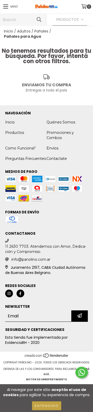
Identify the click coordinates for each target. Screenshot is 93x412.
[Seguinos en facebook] (20, 293)
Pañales (41, 31)
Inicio (8, 31)
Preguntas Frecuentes (25, 158)
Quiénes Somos (61, 122)
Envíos (52, 148)
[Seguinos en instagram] (9, 293)
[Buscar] (39, 19)
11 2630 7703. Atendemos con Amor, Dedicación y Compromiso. (45, 249)
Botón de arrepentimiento (46, 379)
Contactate (57, 158)
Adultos (23, 31)
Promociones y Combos (60, 135)
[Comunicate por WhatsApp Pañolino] (81, 372)
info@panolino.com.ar (30, 259)
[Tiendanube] (46, 357)
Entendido (47, 406)
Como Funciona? (20, 148)
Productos (14, 132)
